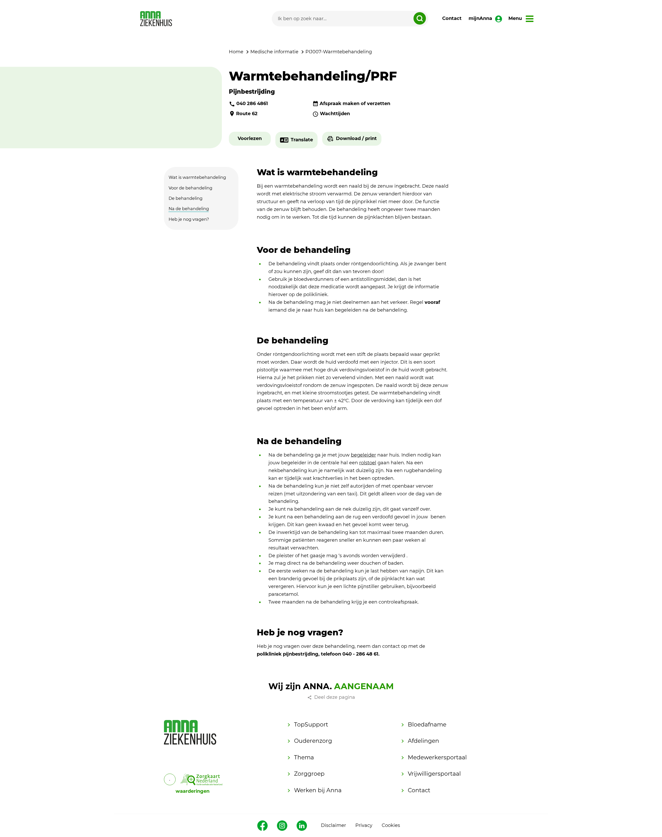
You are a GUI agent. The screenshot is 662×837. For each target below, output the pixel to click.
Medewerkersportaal (437, 757)
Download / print (356, 138)
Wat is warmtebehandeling (197, 177)
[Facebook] (262, 825)
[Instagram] (282, 825)
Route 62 (247, 113)
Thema (304, 757)
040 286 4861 (252, 103)
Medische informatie (274, 52)
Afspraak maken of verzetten (355, 103)
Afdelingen (423, 740)
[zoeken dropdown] (419, 18)
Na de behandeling (189, 208)
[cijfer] (201, 779)
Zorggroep (309, 773)
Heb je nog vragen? (189, 219)
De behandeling (185, 198)
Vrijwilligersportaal (434, 773)
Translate (302, 140)
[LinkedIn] (302, 825)
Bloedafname (427, 724)
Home (236, 52)
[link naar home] (156, 18)
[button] (250, 139)
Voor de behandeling (190, 187)
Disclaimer (333, 825)
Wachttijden (335, 113)
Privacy (363, 825)
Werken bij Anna (318, 790)
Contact (452, 18)
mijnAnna (480, 18)
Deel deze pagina (334, 697)
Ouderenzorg (313, 740)
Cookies (391, 825)
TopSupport (311, 724)
